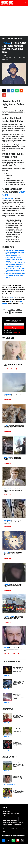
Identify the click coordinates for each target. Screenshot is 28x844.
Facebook (12, 297)
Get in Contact (6, 816)
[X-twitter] (8, 840)
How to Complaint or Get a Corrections (11, 813)
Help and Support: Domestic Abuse (10, 820)
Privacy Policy (17, 332)
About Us (4, 831)
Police (6, 312)
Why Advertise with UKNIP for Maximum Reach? (13, 829)
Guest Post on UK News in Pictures (10, 818)
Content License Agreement (17, 816)
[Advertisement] (14, 21)
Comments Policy (6, 811)
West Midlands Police (8, 198)
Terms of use (5, 826)
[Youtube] (17, 840)
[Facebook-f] (3, 840)
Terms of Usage (17, 824)
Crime (18, 309)
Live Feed (21, 822)
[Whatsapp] (13, 840)
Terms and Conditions (7, 824)
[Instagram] (22, 840)
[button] (4, 90)
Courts (11, 309)
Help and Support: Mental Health (10, 822)
